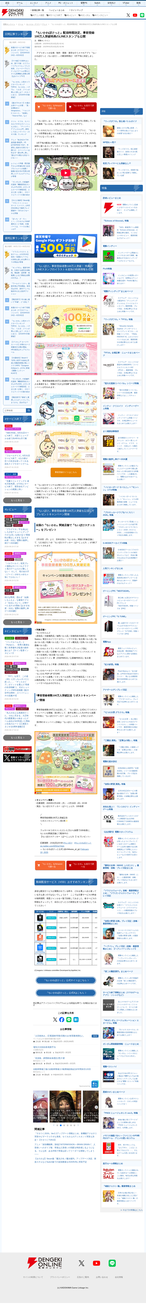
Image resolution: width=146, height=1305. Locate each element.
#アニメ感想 (38, 15)
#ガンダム (85, 15)
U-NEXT (40, 921)
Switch (97, 3)
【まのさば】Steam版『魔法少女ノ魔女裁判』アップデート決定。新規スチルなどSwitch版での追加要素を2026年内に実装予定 (65, 1160)
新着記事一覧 (38, 10)
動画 (139, 3)
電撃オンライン (9, 24)
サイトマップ (77, 10)
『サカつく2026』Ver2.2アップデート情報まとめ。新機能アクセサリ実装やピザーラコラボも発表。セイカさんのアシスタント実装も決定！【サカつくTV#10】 (66, 1136)
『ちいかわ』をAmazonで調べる (51, 106)
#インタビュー (101, 15)
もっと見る (16, 500)
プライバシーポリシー (60, 1277)
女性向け (111, 3)
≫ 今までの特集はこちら (131, 1210)
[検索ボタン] (29, 410)
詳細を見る (51, 918)
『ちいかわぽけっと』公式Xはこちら (65, 993)
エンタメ (34, 3)
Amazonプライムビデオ (40, 951)
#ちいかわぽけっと (83, 843)
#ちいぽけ (67, 843)
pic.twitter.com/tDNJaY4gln (52, 846)
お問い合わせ (102, 1277)
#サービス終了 (55, 15)
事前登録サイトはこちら (66, 472)
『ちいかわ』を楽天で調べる (83, 106)
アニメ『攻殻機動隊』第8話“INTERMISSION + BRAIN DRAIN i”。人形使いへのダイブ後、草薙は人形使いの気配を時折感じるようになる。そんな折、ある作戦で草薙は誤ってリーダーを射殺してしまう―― (65, 1149)
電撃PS (84, 3)
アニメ (48, 3)
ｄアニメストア (40, 941)
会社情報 (119, 1277)
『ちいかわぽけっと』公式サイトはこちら (65, 980)
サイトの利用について (33, 1277)
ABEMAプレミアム (40, 963)
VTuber (126, 3)
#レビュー (71, 15)
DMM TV (40, 931)
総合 (7, 3)
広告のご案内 (83, 1277)
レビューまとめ (57, 10)
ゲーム (20, 3)
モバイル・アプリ (33, 24)
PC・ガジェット (65, 3)
